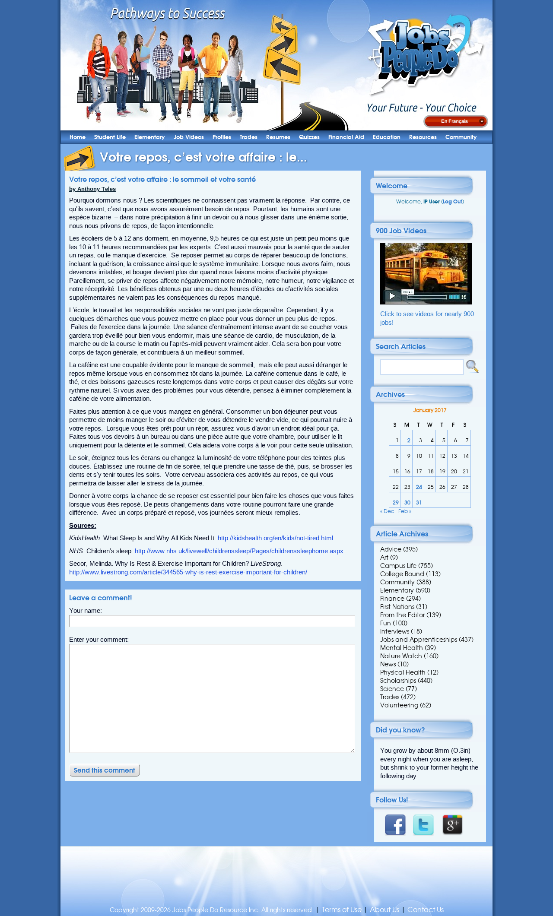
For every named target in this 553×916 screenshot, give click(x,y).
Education (386, 137)
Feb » (404, 511)
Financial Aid (346, 137)
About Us (384, 910)
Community (461, 137)
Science (392, 689)
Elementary (149, 137)
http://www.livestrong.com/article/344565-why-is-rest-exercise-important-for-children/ (188, 572)
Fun (385, 623)
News (388, 664)
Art (384, 557)
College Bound (402, 574)
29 (396, 502)
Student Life (110, 137)
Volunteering (399, 705)
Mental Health (401, 648)
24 (419, 487)
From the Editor (402, 615)
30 (407, 502)
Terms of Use (342, 910)
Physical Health (403, 672)
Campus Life (398, 566)
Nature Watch (401, 656)
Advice (390, 549)
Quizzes (309, 137)
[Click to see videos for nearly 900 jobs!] (426, 302)
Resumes (278, 137)
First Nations (397, 607)
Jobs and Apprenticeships (418, 639)
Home (78, 137)
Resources (423, 137)
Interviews (394, 631)
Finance (392, 598)
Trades (248, 137)
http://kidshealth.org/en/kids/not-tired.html (275, 538)
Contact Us (425, 910)
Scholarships (398, 681)
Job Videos (189, 137)
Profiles (222, 137)
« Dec (387, 511)
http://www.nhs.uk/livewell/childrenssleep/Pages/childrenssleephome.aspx (239, 551)
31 (419, 502)
